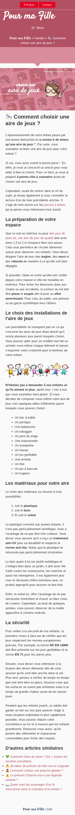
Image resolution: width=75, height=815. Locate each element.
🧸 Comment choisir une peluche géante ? (34, 770)
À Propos (29, 4)
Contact (47, 4)
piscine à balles (54, 205)
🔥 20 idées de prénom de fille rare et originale (37, 766)
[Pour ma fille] (29, 16)
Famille (39, 38)
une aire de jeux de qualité (36, 238)
